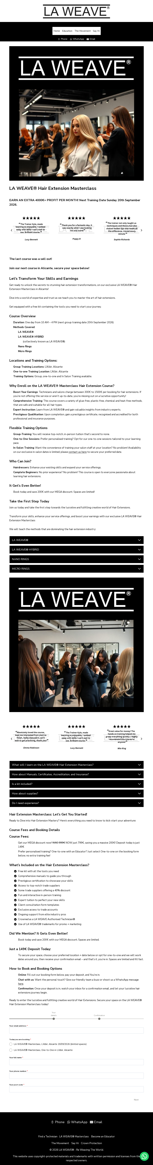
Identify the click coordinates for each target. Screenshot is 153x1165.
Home (56, 30)
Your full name (16, 1057)
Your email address (18, 1026)
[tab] (54, 1015)
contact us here (78, 452)
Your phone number (18, 1071)
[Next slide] (141, 230)
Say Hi (96, 30)
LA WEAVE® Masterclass (74, 1136)
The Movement (83, 30)
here (20, 984)
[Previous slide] (11, 230)
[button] (144, 1156)
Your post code (16, 1085)
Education (67, 30)
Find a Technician (47, 1136)
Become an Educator (103, 1136)
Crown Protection (91, 1143)
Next (136, 1099)
